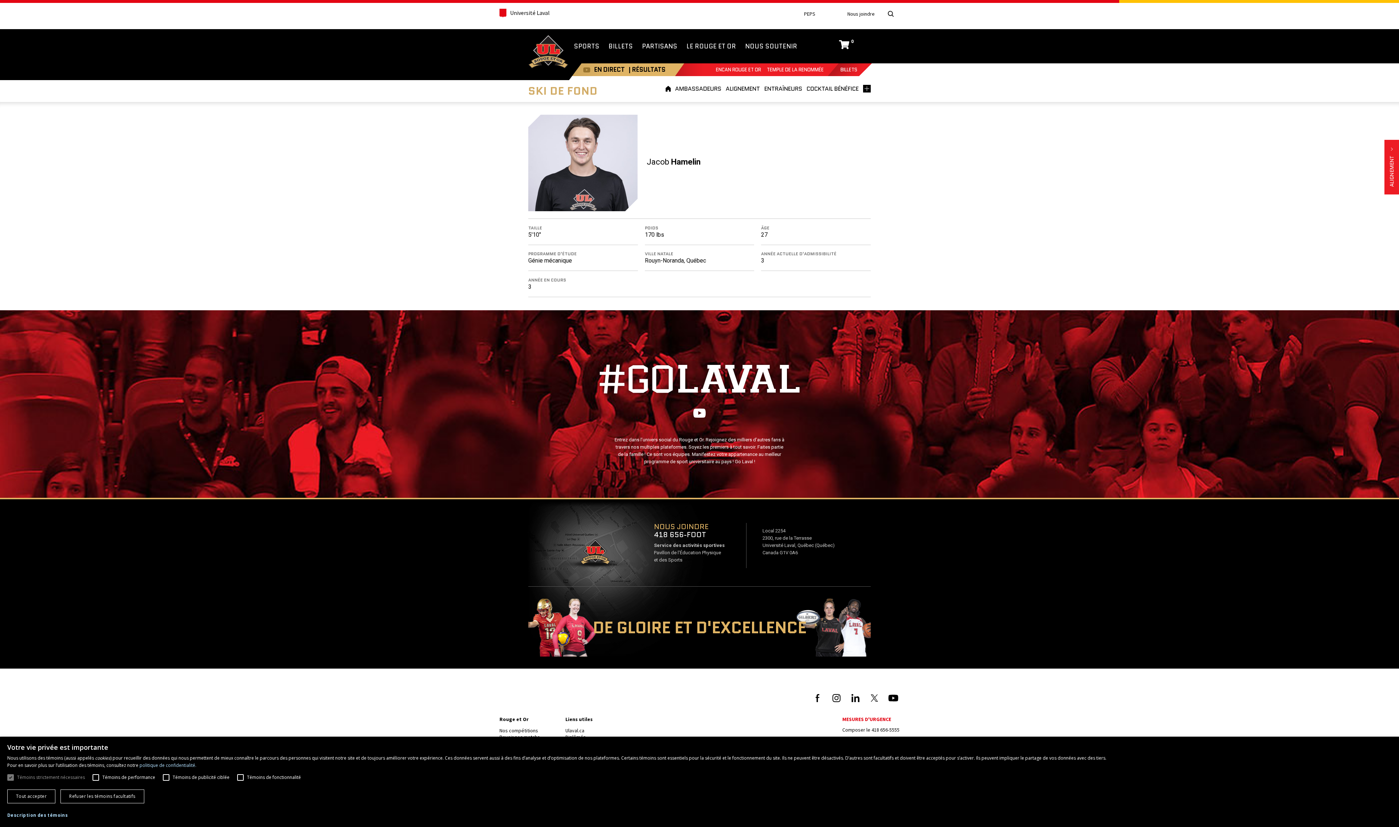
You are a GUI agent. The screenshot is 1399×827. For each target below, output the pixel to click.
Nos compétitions (518, 730)
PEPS (809, 14)
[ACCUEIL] (669, 88)
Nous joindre (861, 14)
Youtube (586, 69)
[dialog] (699, 782)
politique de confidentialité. (168, 765)
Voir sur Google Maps (595, 554)
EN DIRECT (609, 69)
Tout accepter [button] (31, 796)
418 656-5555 (885, 729)
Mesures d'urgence (866, 719)
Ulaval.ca (574, 730)
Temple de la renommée (795, 69)
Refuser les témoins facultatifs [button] (102, 796)
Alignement (1391, 167)
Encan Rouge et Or (738, 69)
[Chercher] (891, 14)
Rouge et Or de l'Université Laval (548, 52)
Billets (848, 69)
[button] (37, 815)
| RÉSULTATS (647, 69)
